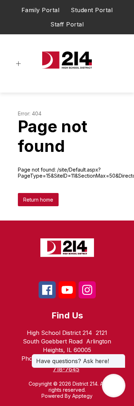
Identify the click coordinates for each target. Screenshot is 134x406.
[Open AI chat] (114, 386)
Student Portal (92, 10)
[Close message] (120, 357)
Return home (38, 200)
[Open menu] (18, 64)
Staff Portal (67, 24)
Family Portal (40, 10)
